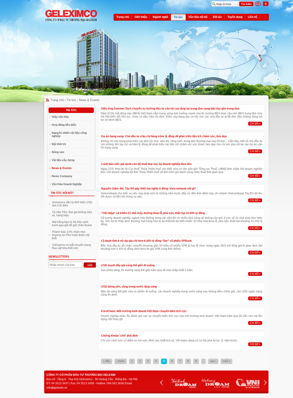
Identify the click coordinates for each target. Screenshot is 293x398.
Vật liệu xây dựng (63, 160)
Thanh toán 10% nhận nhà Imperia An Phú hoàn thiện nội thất (71, 235)
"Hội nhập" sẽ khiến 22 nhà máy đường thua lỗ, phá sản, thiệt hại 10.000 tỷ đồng (153, 213)
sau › (213, 361)
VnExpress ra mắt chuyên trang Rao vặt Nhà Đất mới (71, 246)
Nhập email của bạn (62, 264)
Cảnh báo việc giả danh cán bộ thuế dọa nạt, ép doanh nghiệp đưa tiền (146, 164)
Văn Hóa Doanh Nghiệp (67, 184)
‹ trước (121, 361)
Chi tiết (254, 123)
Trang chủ (57, 100)
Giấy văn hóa (60, 116)
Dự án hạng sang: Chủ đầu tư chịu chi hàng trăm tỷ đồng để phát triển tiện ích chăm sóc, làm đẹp (164, 136)
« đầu (106, 361)
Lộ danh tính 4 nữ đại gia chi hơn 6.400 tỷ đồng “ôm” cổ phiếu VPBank (146, 240)
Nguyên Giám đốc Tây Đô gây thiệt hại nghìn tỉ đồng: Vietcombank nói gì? (148, 188)
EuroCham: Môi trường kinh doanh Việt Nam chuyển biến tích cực (144, 311)
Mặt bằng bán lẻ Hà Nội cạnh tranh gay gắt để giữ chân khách (72, 223)
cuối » (226, 361)
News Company (62, 176)
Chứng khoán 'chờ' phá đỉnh (119, 335)
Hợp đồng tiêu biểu (64, 124)
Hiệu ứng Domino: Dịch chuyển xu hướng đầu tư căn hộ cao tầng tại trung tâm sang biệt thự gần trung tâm (170, 108)
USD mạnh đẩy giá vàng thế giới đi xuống (128, 265)
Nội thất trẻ (59, 144)
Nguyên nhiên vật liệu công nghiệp (69, 134)
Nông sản (58, 152)
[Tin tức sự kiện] (266, 5)
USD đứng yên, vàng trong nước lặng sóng (129, 286)
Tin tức (71, 100)
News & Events (89, 100)
